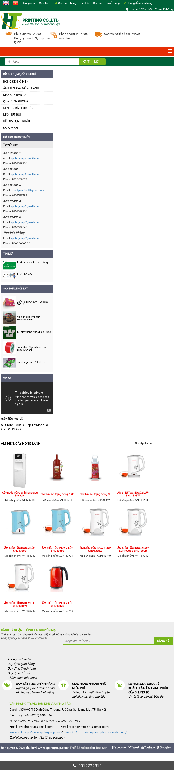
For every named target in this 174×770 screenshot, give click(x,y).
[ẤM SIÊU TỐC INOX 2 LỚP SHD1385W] (95, 526)
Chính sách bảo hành (22, 678)
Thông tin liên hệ (19, 659)
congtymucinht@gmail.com (27, 190)
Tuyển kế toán (25, 274)
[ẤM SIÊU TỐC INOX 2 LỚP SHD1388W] (133, 471)
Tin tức (84, 3)
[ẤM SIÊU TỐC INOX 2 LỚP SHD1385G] (58, 526)
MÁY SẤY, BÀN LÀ (14, 94)
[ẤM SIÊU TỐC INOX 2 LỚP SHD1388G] (20, 526)
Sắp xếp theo (142, 443)
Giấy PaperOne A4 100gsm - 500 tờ (33, 303)
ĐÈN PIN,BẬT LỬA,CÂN (18, 108)
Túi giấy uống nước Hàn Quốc (34, 332)
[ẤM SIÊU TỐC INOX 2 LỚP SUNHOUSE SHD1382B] (133, 526)
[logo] (30, 20)
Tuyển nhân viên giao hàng (32, 262)
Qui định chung (67, 3)
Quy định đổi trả (18, 673)
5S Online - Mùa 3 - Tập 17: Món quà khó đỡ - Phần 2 (24, 427)
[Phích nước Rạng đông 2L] (95, 471)
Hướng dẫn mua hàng (139, 3)
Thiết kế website (80, 747)
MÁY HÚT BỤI (12, 114)
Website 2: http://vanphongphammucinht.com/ (96, 732)
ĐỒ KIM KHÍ (11, 127)
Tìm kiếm (94, 61)
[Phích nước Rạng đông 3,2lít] (58, 471)
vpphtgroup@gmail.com (25, 158)
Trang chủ (29, 3)
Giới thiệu (44, 3)
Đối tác (97, 3)
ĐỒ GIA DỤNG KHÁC (16, 121)
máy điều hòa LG (12, 418)
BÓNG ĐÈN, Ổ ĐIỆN (15, 81)
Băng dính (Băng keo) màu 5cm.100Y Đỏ (32, 348)
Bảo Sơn (101, 747)
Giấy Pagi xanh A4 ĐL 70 (31, 362)
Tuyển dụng (113, 3)
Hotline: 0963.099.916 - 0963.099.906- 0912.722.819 (45, 721)
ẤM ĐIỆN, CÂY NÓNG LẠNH (21, 88)
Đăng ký (163, 641)
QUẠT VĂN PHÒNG (15, 101)
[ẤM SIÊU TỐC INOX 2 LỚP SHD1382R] (58, 581)
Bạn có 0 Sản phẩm (141, 9)
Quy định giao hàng (20, 664)
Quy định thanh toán (21, 668)
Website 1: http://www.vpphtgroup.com (36, 732)
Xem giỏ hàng (164, 9)
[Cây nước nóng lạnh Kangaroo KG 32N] (20, 471)
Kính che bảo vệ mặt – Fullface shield (30, 318)
